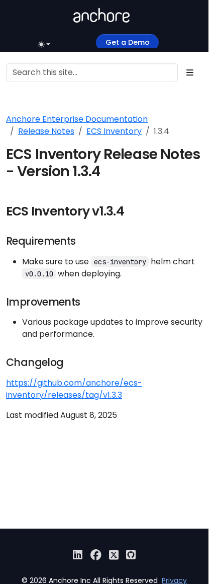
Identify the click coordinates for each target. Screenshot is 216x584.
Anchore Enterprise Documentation (77, 119)
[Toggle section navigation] (190, 72)
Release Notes (46, 131)
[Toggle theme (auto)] (45, 44)
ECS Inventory (114, 131)
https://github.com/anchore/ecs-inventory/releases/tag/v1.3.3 (74, 389)
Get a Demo (127, 42)
